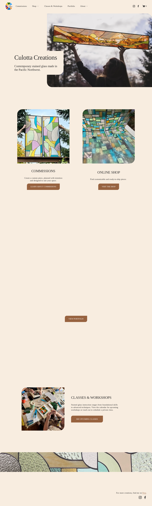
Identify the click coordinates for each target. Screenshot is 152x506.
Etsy (144, 493)
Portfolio (71, 6)
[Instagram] (134, 6)
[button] (23, 273)
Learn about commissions (43, 187)
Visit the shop (109, 187)
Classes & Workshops (53, 6)
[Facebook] (138, 6)
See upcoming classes (87, 419)
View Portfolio (76, 319)
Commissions (21, 6)
